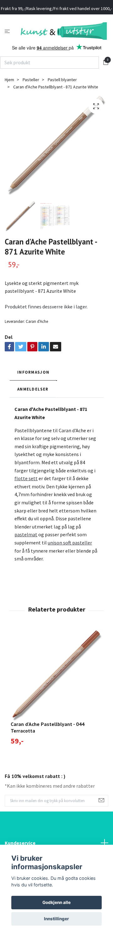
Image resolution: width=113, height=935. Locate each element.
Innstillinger (56, 918)
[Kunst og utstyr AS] (56, 40)
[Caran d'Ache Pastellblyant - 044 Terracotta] (56, 686)
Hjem (9, 90)
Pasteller (31, 90)
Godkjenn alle (56, 902)
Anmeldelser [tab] (32, 399)
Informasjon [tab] (33, 382)
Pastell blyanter (62, 90)
